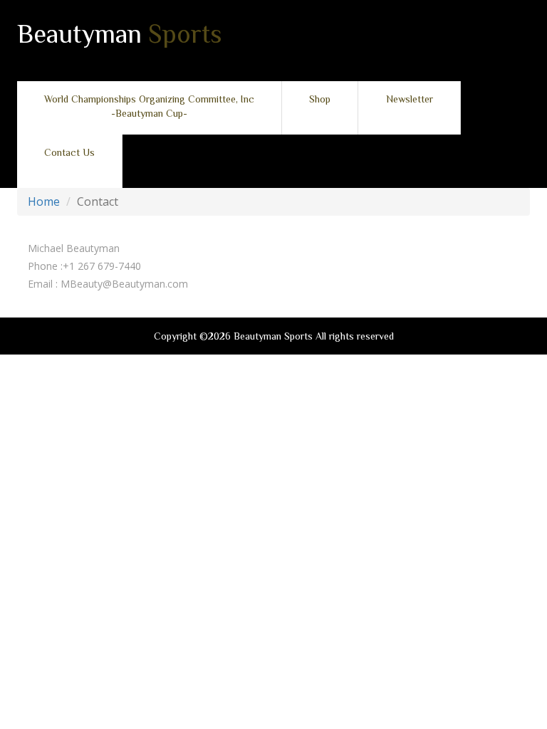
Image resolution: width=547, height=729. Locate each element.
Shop (319, 99)
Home (44, 201)
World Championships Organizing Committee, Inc (149, 106)
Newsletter (409, 99)
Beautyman (119, 35)
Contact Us (69, 152)
